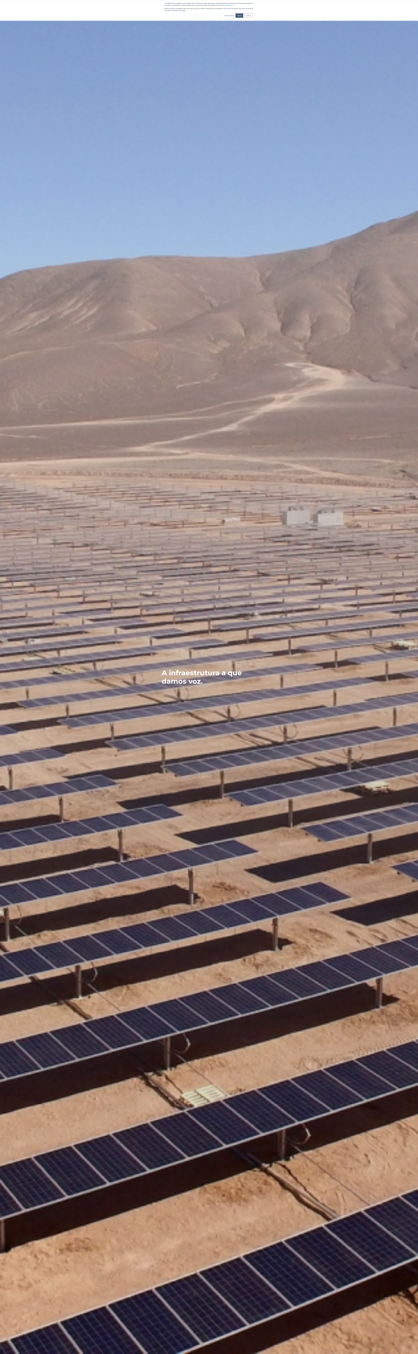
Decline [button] (248, 15)
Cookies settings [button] (229, 15)
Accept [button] (239, 15)
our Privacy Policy (228, 5)
